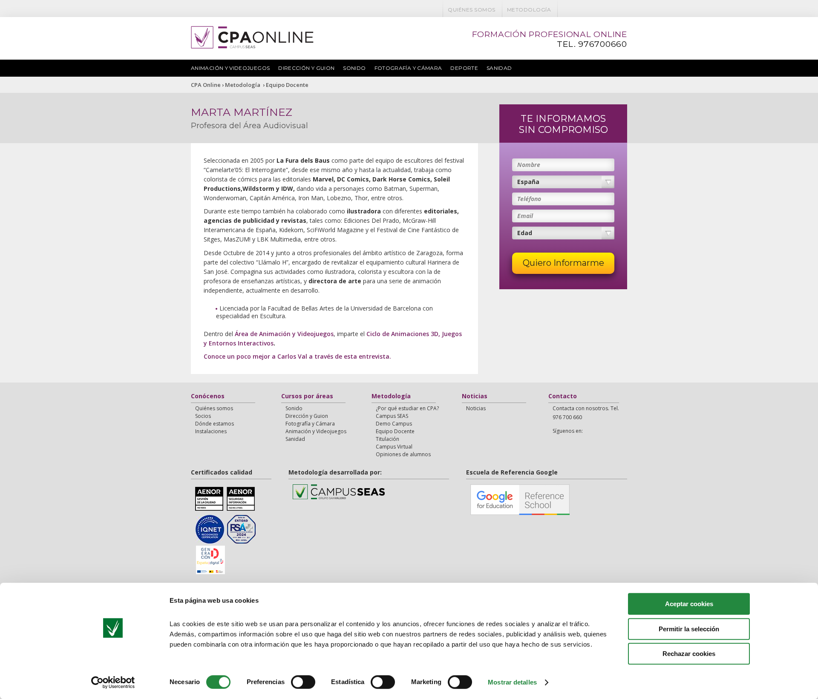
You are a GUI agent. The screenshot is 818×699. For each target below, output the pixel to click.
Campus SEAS (392, 416)
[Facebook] (565, 9)
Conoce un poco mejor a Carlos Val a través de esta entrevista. (297, 356)
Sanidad (499, 68)
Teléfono (529, 199)
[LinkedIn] (610, 9)
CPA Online (206, 85)
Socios (203, 416)
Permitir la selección (689, 629)
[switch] (303, 682)
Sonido (354, 68)
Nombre (528, 165)
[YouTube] (587, 9)
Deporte (464, 68)
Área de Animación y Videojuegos (284, 334)
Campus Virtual (394, 446)
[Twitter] (576, 9)
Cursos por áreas (307, 396)
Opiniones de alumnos (403, 454)
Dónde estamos (214, 423)
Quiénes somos (471, 9)
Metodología (529, 9)
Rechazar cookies (688, 653)
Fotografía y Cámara (408, 68)
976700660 (602, 44)
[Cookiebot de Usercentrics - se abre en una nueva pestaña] (113, 682)
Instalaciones (211, 431)
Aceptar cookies (689, 603)
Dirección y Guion (306, 68)
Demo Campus (394, 423)
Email (525, 216)
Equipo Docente (287, 85)
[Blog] (599, 9)
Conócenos (208, 396)
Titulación (387, 439)
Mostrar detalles (512, 682)
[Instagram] (621, 9)
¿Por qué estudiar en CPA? (407, 408)
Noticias (474, 396)
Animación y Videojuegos (230, 68)
